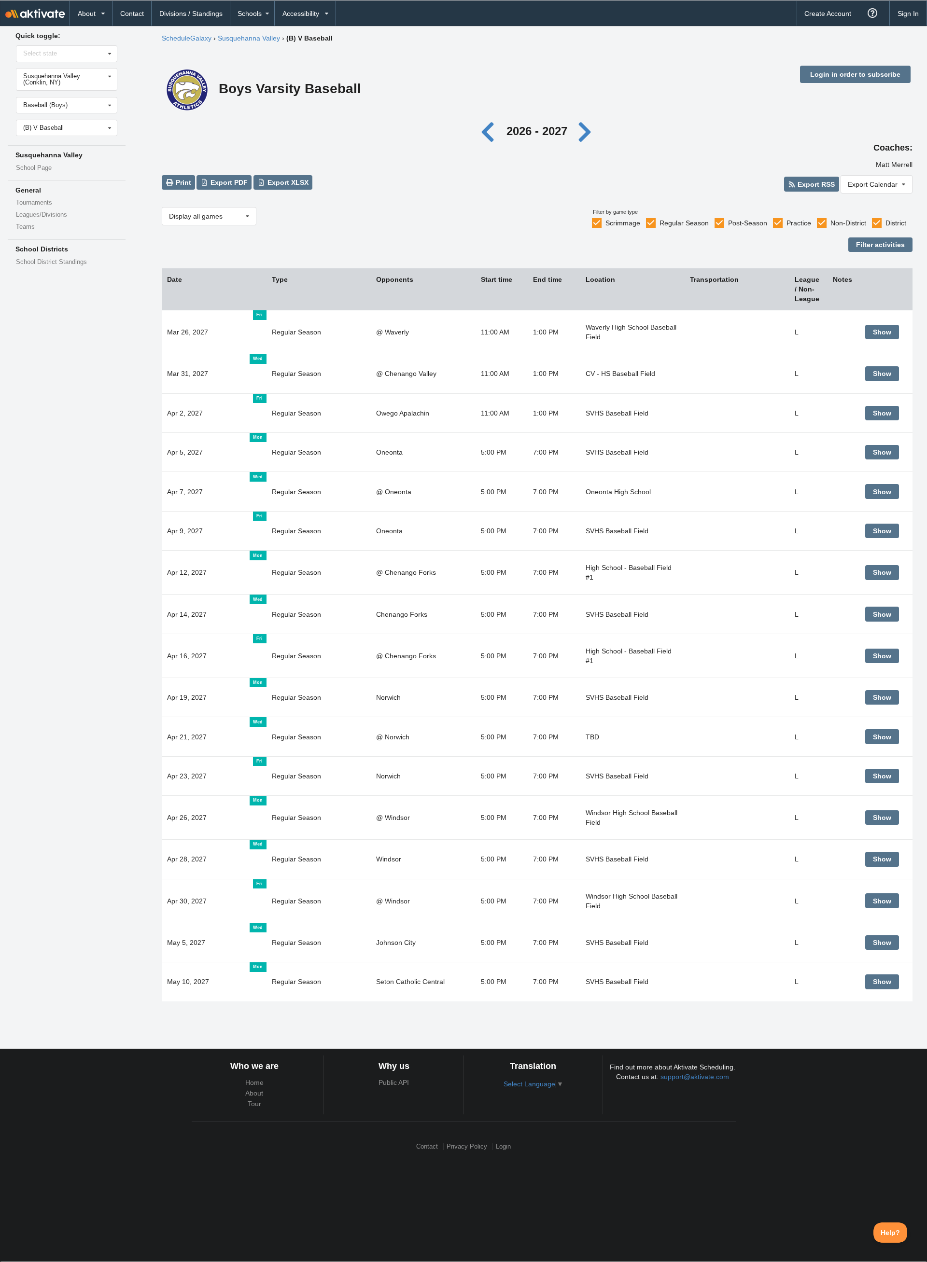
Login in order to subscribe (855, 74)
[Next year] (585, 131)
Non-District (848, 223)
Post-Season (747, 223)
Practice (799, 223)
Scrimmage (622, 223)
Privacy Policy (467, 1146)
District (895, 223)
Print (182, 182)
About (254, 1093)
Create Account (827, 13)
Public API (394, 1082)
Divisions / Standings (191, 13)
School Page (34, 168)
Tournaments (34, 202)
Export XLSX (287, 182)
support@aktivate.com (694, 1077)
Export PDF (228, 182)
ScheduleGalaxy (186, 38)
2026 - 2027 (536, 131)
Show (882, 332)
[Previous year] (490, 131)
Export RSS (815, 184)
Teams (25, 226)
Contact (132, 13)
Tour (254, 1104)
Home (254, 1082)
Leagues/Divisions (41, 214)
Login (503, 1146)
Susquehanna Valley (249, 38)
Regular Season (684, 223)
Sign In (908, 13)
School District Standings (51, 262)
